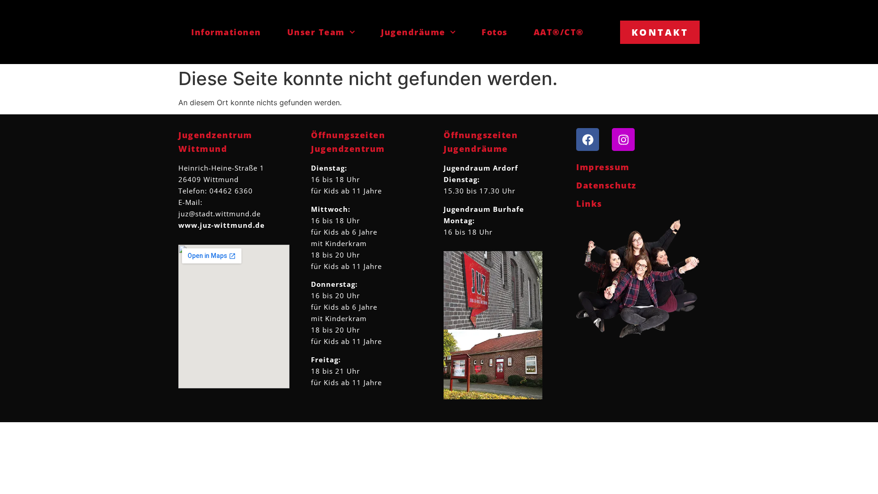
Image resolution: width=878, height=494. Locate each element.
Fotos (495, 32)
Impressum (603, 166)
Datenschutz (606, 185)
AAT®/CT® (559, 32)
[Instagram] (623, 139)
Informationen (226, 32)
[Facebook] (587, 139)
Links (589, 203)
